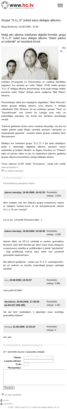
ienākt (6, 400)
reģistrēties (8, 404)
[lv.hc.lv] (18, 4)
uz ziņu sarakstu (12, 394)
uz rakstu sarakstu (13, 170)
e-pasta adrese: (12, 361)
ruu (6, 280)
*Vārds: (17, 357)
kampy (8, 326)
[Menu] (60, 5)
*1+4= (18, 364)
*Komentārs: (14, 367)
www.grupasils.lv (9, 167)
